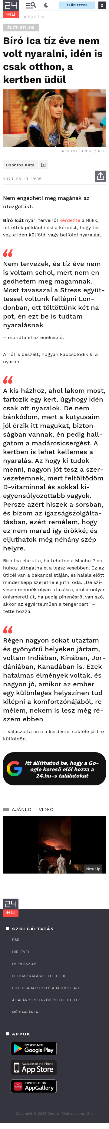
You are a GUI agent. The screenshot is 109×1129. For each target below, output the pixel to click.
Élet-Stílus (21, 27)
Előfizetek (77, 5)
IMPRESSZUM (24, 964)
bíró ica (36, 16)
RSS (15, 940)
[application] (54, 845)
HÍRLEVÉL (21, 952)
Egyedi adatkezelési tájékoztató (46, 988)
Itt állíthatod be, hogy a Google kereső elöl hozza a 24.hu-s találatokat (62, 769)
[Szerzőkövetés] (43, 164)
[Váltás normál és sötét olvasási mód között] (46, 5)
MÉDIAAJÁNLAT (26, 1012)
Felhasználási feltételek (38, 976)
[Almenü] (31, 5)
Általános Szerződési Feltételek (46, 1000)
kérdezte (69, 220)
